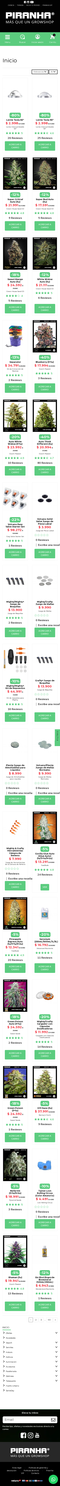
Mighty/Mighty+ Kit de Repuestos (15, 687)
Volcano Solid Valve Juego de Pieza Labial (44, 521)
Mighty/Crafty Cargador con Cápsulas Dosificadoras (45, 1025)
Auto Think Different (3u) (45, 442)
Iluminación (11, 1362)
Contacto (35, 1473)
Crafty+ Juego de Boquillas (44, 681)
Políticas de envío (31, 1470)
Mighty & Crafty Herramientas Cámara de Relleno (15, 852)
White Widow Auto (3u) (44, 280)
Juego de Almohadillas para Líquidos (15, 778)
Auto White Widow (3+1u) (15, 442)
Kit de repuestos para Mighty (15, 699)
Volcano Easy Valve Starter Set (15, 525)
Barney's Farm (45, 1115)
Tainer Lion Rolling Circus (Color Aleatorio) (44, 1193)
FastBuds (44, 865)
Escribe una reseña (20, 793)
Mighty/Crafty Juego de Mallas (45, 603)
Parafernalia (11, 1371)
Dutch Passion (45, 369)
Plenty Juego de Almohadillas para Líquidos (15, 767)
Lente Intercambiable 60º (15, 128)
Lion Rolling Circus (44, 1203)
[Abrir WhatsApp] (53, 1479)
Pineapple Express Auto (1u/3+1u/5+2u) (15, 941)
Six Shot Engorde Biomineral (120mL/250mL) (44, 1279)
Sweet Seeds (15, 1034)
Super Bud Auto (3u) (45, 200)
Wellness (10, 1376)
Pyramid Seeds (15, 1200)
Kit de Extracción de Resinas (15, 370)
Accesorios (10, 1367)
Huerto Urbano (12, 1386)
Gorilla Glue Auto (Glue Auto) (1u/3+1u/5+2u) (44, 856)
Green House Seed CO (15, 209)
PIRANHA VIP (47, 5)
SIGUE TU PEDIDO (33, 5)
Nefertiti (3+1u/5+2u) (15, 1192)
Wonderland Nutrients (45, 1289)
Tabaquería (11, 1381)
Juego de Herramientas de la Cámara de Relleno (15, 863)
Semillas (9, 1347)
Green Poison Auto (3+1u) (15, 1022)
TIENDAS (20, 5)
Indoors (9, 1352)
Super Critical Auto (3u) (15, 200)
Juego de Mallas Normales (44, 778)
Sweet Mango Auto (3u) (15, 280)
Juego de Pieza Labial (45, 531)
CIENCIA (11, 5)
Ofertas (9, 1333)
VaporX (9, 1343)
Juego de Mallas (44, 611)
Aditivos (9, 1357)
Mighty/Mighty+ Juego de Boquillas (15, 604)
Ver (45, 844)
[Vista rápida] (15, 105)
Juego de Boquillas (15, 613)
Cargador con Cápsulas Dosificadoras (45, 1037)
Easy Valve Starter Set (15, 536)
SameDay (10, 1390)
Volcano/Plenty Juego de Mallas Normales (45, 767)
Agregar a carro (15, 146)
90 (49, 1320)
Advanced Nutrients (45, 948)
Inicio (5, 1327)
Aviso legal (17, 1468)
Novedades (11, 1338)
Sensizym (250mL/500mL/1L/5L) (46, 940)
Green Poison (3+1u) (15, 1109)
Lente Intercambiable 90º (45, 128)
